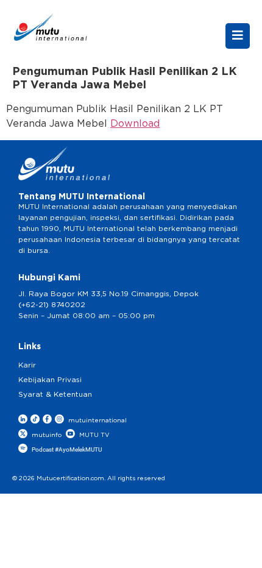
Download (135, 124)
